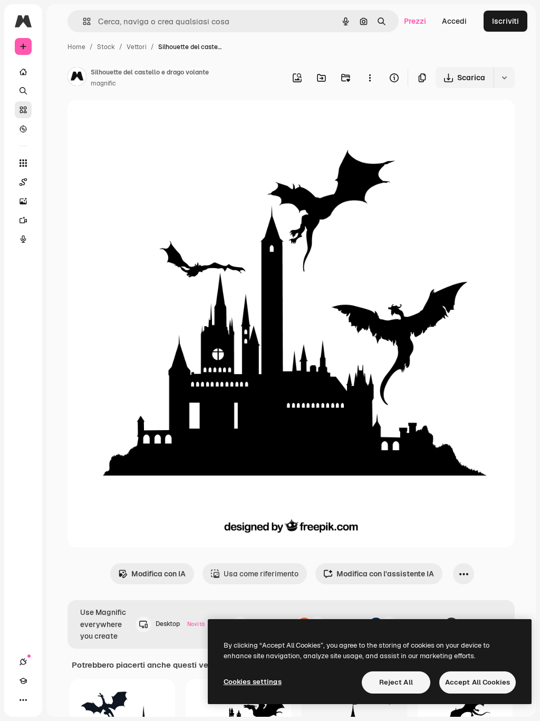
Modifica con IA (158, 573)
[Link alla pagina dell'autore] (77, 78)
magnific (103, 83)
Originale (137, 120)
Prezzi (415, 21)
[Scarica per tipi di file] (504, 77)
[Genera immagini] (23, 201)
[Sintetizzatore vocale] (23, 239)
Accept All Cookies (477, 682)
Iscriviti (505, 21)
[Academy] (23, 680)
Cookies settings (253, 681)
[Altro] (23, 699)
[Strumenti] (23, 163)
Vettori (137, 47)
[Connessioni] (23, 661)
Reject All (396, 682)
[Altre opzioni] (369, 77)
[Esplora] (23, 128)
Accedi (454, 21)
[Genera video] (23, 220)
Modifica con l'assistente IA (385, 573)
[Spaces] (23, 182)
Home (76, 47)
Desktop (180, 624)
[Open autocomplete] (82, 21)
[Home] (23, 71)
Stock (106, 47)
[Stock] (23, 109)
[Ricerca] (23, 90)
